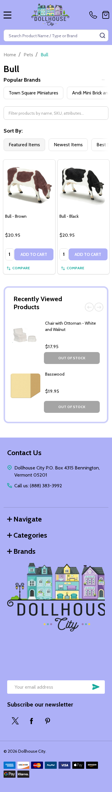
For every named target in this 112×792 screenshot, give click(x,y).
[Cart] (105, 15)
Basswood (55, 374)
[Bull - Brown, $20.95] (29, 185)
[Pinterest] (47, 720)
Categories (30, 535)
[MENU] (7, 15)
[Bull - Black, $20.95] (83, 185)
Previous (89, 307)
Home (10, 54)
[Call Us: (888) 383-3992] (94, 15)
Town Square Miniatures (33, 93)
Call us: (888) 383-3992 (38, 485)
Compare (21, 268)
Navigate (27, 519)
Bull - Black (69, 216)
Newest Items (68, 144)
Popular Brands (22, 80)
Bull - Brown (16, 216)
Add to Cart (34, 254)
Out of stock (71, 358)
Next (98, 307)
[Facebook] (31, 720)
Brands (24, 551)
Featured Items (24, 144)
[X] (15, 720)
